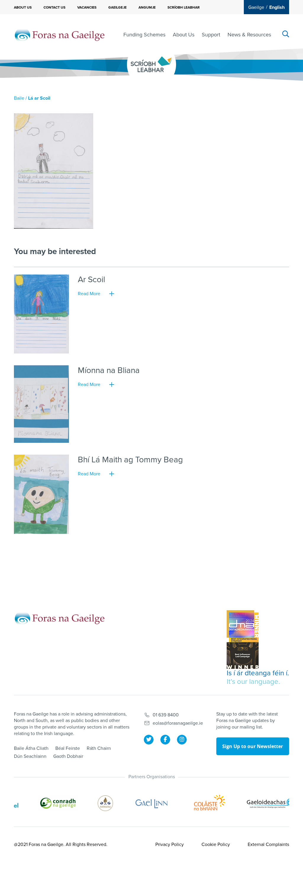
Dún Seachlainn (30, 756)
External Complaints (268, 844)
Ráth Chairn (99, 748)
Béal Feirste (67, 748)
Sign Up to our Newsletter (252, 746)
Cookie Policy (216, 844)
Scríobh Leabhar (183, 7)
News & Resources (249, 34)
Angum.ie (147, 7)
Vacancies (86, 7)
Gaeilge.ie (117, 7)
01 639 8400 (166, 715)
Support (211, 34)
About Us (23, 7)
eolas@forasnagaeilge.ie (178, 723)
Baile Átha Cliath (31, 748)
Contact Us (54, 7)
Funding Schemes (144, 34)
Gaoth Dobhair (68, 756)
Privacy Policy (169, 844)
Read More (89, 294)
